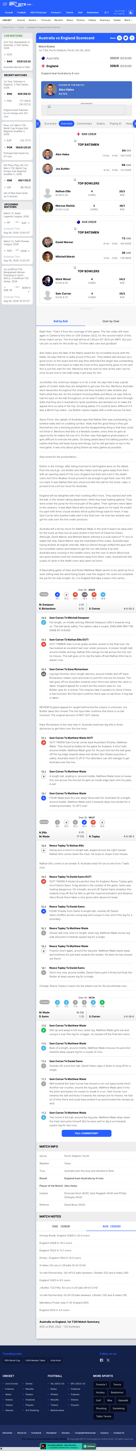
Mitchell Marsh (65, 256)
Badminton (93, 12)
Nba (109, 1400)
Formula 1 (56, 12)
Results (59, 20)
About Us (21, 1433)
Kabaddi (123, 1400)
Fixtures (46, 20)
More (127, 20)
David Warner (64, 242)
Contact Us (118, 1433)
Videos (92, 20)
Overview (66, 123)
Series (32, 20)
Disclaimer (51, 1433)
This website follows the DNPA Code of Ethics (44, 1439)
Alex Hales (62, 154)
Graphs (101, 123)
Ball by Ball (61, 321)
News (70, 20)
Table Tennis (103, 1416)
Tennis (69, 12)
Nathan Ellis (63, 191)
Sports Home (8, 27)
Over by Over (111, 321)
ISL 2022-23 (57, 1383)
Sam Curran (63, 293)
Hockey (100, 1392)
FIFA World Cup (12, 1360)
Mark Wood (63, 279)
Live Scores (11, 1383)
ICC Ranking (32, 1410)
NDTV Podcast (38, 12)
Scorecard (50, 123)
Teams (117, 20)
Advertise (7, 1433)
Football (21, 12)
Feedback (36, 1433)
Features (105, 20)
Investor (66, 1433)
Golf (80, 12)
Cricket (9, 12)
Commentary (84, 123)
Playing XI (115, 123)
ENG (61, 1226)
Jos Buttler (63, 168)
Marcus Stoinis (65, 205)
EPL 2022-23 (78, 1383)
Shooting (101, 1408)
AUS (112, 1226)
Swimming (119, 1408)
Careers (104, 1433)
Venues (9, 1410)
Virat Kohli (55, 1360)
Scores (21, 20)
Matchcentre (57, 1410)
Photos (81, 20)
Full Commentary (86, 1133)
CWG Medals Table (35, 1360)
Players (30, 1405)
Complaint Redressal (85, 1433)
